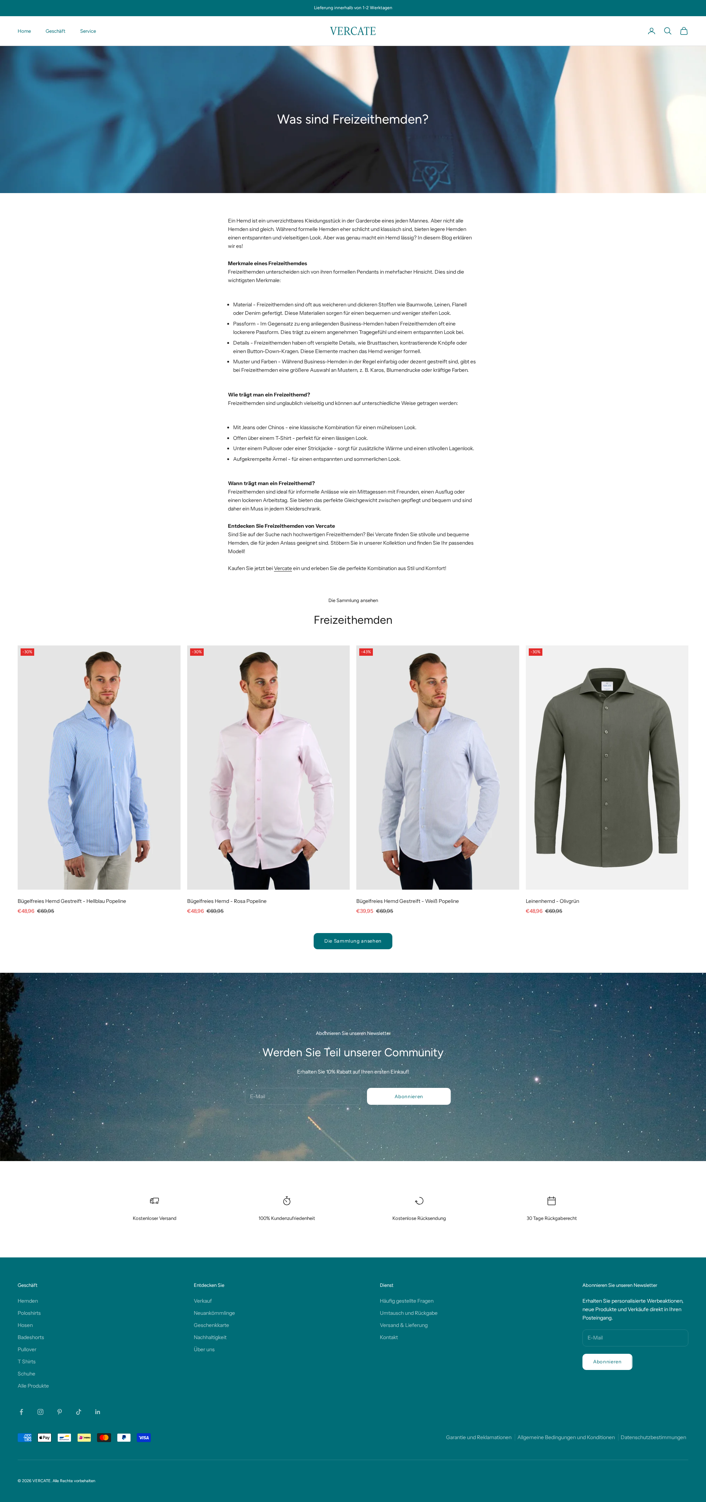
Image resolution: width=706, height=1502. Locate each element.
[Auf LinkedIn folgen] (97, 1412)
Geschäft (55, 31)
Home (24, 31)
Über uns (204, 1349)
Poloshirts (29, 1313)
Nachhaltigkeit (210, 1337)
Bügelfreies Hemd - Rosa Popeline (227, 901)
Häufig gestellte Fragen (407, 1301)
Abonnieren (409, 1096)
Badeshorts (31, 1337)
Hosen (25, 1325)
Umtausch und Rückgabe (409, 1313)
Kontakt (389, 1337)
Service (88, 31)
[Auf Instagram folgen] (40, 1412)
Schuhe (26, 1373)
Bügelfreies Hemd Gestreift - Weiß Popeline (407, 901)
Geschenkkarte (211, 1325)
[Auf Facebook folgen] (21, 1412)
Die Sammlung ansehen (353, 941)
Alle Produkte (33, 1385)
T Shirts (27, 1361)
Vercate (283, 568)
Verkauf (203, 1301)
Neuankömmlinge (214, 1313)
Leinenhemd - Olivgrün (552, 901)
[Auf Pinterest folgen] (59, 1412)
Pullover (27, 1349)
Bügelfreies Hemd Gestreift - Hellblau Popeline (72, 901)
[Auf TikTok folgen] (78, 1412)
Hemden (28, 1301)
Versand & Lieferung (404, 1325)
